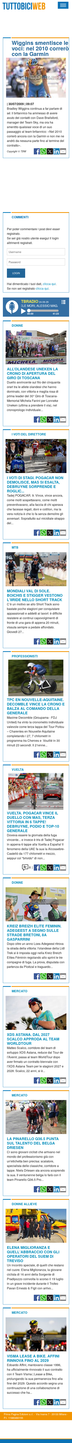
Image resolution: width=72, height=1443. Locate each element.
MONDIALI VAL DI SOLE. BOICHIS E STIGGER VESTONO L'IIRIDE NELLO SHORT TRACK (35, 595)
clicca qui (49, 284)
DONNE (17, 325)
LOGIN (16, 273)
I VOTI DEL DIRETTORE (29, 434)
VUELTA (18, 769)
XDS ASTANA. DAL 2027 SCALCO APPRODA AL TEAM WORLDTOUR (33, 1039)
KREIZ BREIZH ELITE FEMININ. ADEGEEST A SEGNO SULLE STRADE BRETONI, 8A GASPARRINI (34, 932)
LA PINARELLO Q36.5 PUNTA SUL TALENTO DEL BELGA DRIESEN (33, 1143)
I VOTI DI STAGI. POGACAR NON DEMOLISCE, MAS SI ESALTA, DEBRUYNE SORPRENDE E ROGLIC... (35, 484)
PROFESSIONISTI (25, 656)
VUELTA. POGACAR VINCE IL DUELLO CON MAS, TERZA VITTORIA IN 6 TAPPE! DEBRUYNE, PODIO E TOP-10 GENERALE (33, 821)
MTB (15, 547)
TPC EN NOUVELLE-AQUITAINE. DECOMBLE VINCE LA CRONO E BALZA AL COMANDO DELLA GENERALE (36, 706)
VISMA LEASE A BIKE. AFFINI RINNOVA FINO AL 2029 (33, 1358)
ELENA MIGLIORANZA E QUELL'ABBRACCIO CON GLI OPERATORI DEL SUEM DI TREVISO (33, 1254)
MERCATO (19, 991)
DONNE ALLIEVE (24, 1204)
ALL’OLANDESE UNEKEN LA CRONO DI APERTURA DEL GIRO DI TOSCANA (32, 373)
